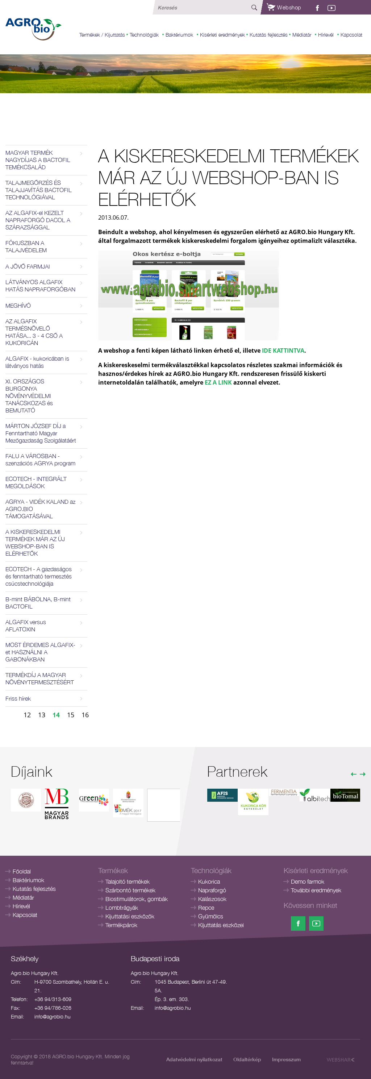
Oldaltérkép (247, 1059)
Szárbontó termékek (130, 890)
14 (56, 715)
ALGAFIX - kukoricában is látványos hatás (37, 362)
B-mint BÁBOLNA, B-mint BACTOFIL (38, 603)
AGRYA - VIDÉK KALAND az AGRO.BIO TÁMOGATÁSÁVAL (40, 508)
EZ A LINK (218, 382)
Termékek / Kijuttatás (102, 35)
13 (41, 714)
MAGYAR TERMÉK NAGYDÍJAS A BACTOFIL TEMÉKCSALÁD (37, 159)
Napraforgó (212, 890)
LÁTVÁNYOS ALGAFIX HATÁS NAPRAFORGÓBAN (40, 285)
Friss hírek (18, 698)
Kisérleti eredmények (222, 35)
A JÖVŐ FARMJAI (27, 266)
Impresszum (286, 1059)
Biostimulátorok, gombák (136, 899)
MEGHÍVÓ (18, 305)
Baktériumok (179, 35)
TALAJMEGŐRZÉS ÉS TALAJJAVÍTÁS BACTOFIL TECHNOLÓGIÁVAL (38, 189)
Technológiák (144, 35)
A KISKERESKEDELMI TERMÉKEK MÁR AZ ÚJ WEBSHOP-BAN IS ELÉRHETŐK (35, 542)
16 (85, 714)
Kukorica (209, 881)
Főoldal (22, 871)
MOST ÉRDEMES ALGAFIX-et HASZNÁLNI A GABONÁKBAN (40, 652)
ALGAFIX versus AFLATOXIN (25, 625)
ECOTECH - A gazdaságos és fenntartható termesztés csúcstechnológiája (38, 576)
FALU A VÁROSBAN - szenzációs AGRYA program (40, 459)
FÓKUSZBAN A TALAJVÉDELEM (26, 246)
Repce (206, 907)
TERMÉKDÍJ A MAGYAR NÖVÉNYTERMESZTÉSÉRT (39, 678)
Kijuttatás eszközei (221, 925)
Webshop (288, 7)
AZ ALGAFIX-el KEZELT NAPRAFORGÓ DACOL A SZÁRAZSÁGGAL (37, 220)
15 (70, 714)
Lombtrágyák (121, 907)
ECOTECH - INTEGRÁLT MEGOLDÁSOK (36, 482)
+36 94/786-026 (52, 1008)
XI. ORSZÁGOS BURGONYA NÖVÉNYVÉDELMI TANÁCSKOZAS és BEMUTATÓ (29, 396)
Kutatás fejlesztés (269, 35)
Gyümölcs (210, 916)
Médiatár (301, 35)
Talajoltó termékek (127, 881)
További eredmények (316, 890)
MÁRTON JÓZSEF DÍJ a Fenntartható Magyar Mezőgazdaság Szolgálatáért (40, 433)
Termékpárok (121, 925)
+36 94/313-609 (52, 999)
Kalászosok (212, 899)
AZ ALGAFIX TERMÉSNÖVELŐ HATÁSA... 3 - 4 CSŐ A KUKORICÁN (34, 332)
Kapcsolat (351, 35)
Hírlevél (326, 35)
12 (27, 714)
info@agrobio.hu (52, 1016)
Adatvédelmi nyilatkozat (194, 1059)
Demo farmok (307, 881)
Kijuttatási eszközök (129, 916)
